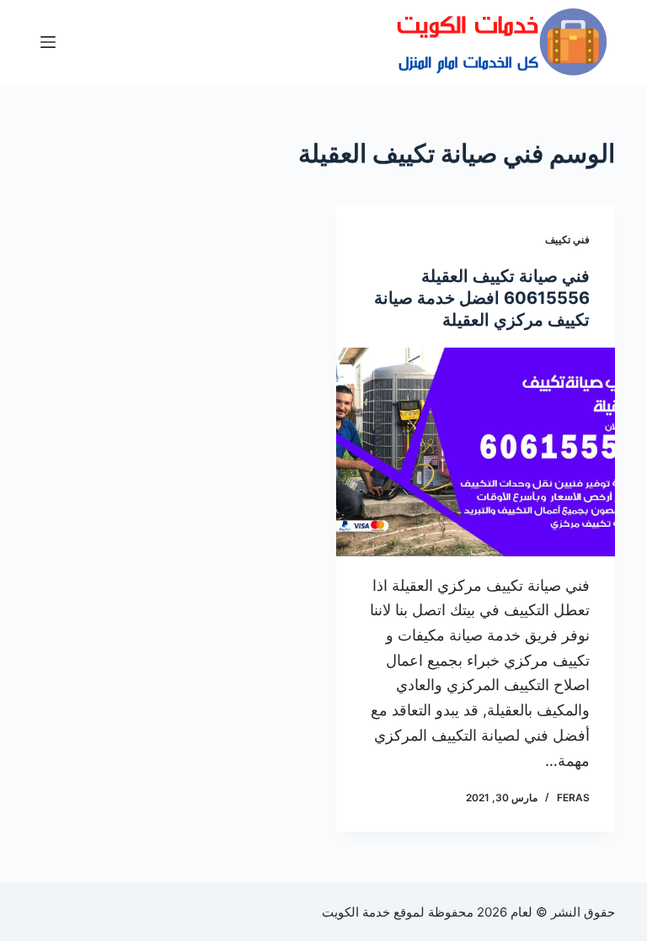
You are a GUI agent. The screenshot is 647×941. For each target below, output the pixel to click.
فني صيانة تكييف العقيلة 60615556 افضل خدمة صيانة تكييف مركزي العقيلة (482, 298)
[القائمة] (48, 42)
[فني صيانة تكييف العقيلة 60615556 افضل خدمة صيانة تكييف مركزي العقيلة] (475, 452)
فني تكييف (567, 239)
